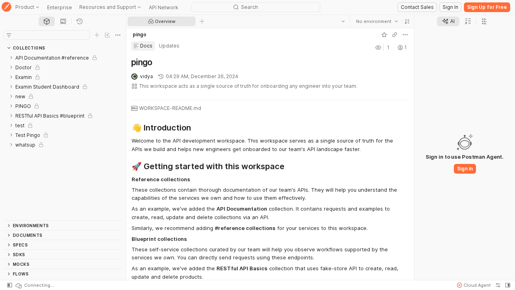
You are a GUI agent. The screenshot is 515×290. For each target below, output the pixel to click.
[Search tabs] (343, 21)
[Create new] (97, 35)
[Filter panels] (9, 35)
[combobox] (377, 21)
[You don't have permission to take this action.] (202, 21)
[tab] (47, 21)
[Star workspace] (384, 35)
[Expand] (11, 57)
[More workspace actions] (405, 35)
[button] (407, 21)
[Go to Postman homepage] (6, 7)
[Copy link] (395, 35)
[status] (34, 285)
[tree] (63, 136)
